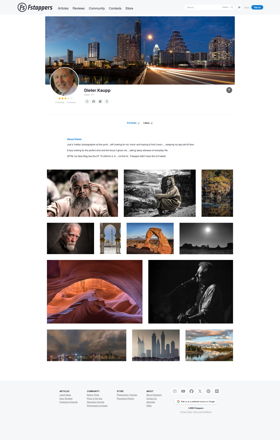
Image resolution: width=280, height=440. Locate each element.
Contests (115, 8)
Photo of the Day (94, 398)
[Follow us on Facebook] (191, 391)
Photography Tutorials (127, 394)
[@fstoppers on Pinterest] (208, 391)
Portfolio (133, 123)
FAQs (149, 405)
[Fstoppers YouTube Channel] (183, 391)
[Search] (232, 7)
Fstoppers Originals (69, 401)
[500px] (107, 101)
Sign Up (257, 7)
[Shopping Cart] (239, 7)
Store (129, 8)
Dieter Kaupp (97, 90)
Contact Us (151, 398)
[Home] (35, 7)
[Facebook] (94, 101)
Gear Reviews (66, 398)
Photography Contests (97, 405)
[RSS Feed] (216, 391)
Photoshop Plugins (125, 398)
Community (97, 8)
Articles (63, 8)
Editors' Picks (93, 394)
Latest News (65, 394)
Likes (148, 123)
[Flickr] (100, 101)
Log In (246, 7)
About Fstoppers (154, 394)
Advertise (150, 401)
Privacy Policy (186, 411)
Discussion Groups (95, 401)
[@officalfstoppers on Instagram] (174, 391)
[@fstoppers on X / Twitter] (200, 391)
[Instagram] (87, 101)
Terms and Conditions (202, 411)
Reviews (79, 8)
